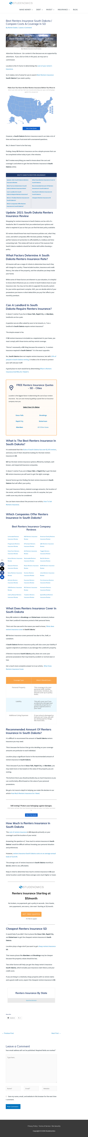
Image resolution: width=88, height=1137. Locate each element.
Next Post (56, 1033)
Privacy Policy (33, 1126)
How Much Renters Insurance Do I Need (25, 793)
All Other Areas (43, 427)
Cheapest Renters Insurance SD (41, 198)
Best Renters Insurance (45, 75)
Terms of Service (45, 1126)
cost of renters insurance (18, 832)
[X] (2, 568)
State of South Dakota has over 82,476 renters (39, 449)
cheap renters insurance (47, 946)
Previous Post (8, 1033)
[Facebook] (2, 573)
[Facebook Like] (2, 564)
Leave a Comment (25, 27)
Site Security (56, 1126)
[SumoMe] (2, 577)
